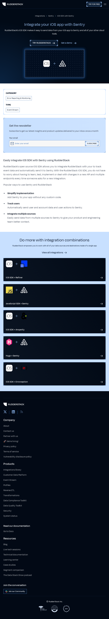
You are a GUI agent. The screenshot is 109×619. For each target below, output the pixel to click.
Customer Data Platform (15, 474)
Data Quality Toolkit (12, 505)
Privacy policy (9, 446)
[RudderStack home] (12, 4)
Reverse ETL (8, 490)
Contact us (8, 431)
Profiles (6, 485)
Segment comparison (13, 570)
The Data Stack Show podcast (17, 575)
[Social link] (5, 412)
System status (10, 515)
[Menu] (105, 4)
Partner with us (10, 436)
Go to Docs (8, 531)
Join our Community (17, 591)
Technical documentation (15, 554)
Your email (13, 138)
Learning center (10, 559)
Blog (5, 544)
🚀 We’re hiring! (10, 441)
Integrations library (12, 469)
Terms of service (11, 451)
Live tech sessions (11, 549)
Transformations (11, 495)
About (6, 425)
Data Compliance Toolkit (15, 500)
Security (7, 510)
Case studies (9, 564)
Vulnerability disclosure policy (17, 456)
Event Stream (9, 480)
